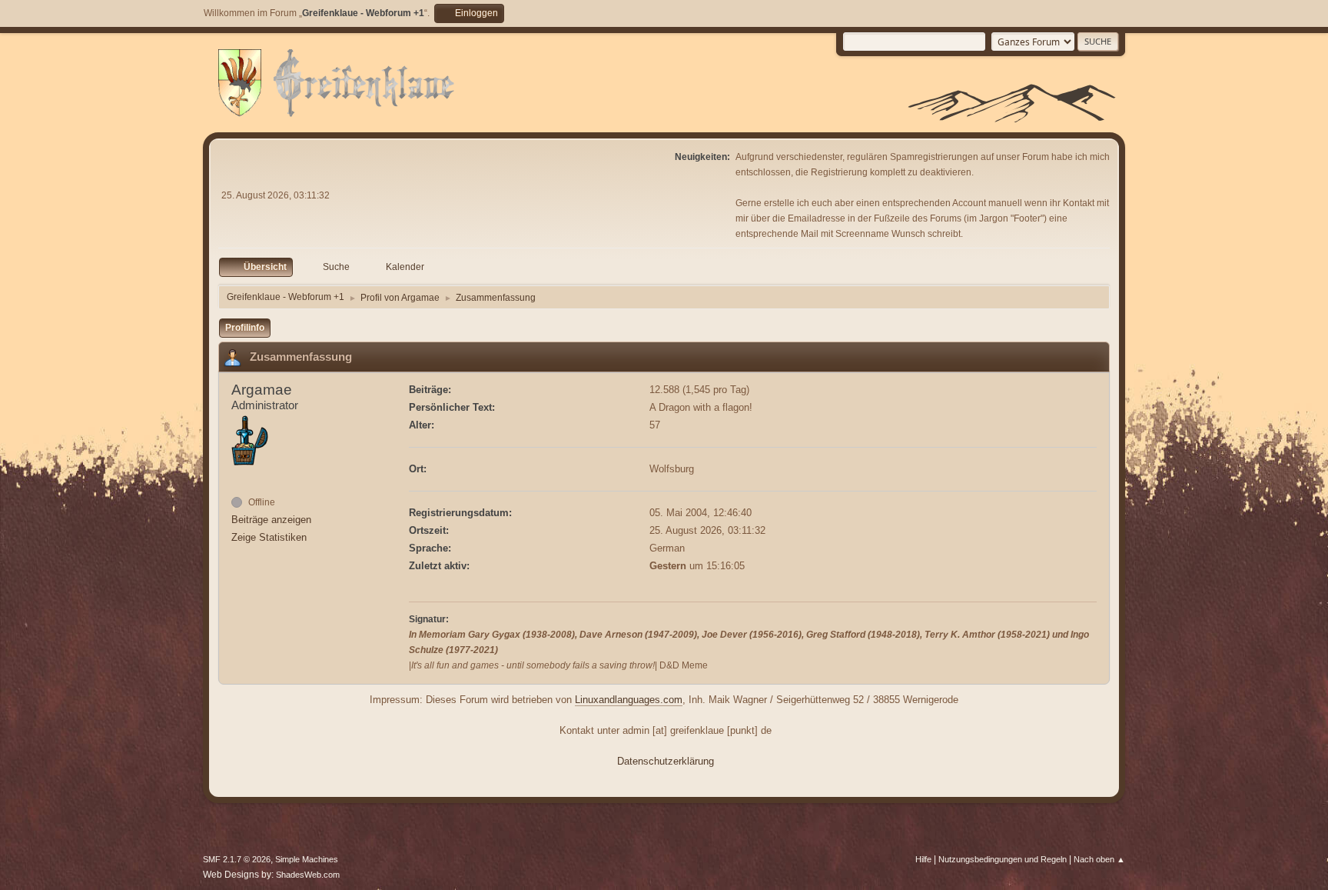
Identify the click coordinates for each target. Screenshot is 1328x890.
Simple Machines (306, 859)
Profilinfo (244, 327)
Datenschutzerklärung (665, 761)
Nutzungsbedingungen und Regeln (1002, 859)
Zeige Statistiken (269, 537)
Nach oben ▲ (1099, 859)
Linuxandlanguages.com (628, 699)
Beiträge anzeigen (271, 519)
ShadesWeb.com (308, 874)
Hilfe (923, 859)
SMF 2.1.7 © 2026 (237, 859)
